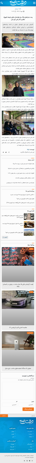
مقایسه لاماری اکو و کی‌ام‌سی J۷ (18, 327)
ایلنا (28, 149)
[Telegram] (29, 460)
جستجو (4, 416)
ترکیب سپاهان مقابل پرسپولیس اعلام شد (24, 178)
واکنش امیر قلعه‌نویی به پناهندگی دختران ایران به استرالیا (21, 168)
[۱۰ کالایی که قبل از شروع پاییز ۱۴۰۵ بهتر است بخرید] (29, 224)
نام (16, 401)
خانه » (19, 9)
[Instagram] (32, 460)
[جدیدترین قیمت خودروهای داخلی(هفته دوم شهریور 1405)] (29, 216)
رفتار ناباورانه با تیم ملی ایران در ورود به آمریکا (23, 164)
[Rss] (24, 460)
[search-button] (2, 3)
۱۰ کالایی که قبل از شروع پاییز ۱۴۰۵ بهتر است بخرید (22, 195)
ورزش (16, 9)
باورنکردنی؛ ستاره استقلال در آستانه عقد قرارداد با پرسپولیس (20, 183)
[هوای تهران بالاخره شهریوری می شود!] (29, 232)
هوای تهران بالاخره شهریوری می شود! (25, 199)
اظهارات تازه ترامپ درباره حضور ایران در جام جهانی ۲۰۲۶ (21, 173)
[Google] (27, 460)
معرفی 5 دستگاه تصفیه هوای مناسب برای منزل (18, 368)
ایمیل (32, 401)
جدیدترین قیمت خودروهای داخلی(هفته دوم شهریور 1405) (20, 203)
